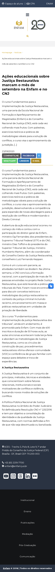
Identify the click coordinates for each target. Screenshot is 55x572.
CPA (32, 3)
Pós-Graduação (27, 545)
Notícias (17, 52)
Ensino (27, 511)
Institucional (28, 500)
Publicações (27, 522)
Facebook (28, 155)
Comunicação (27, 556)
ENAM (49, 3)
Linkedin (24, 161)
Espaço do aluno (13, 3)
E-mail (36, 161)
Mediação (27, 534)
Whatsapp (10, 161)
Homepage (7, 52)
